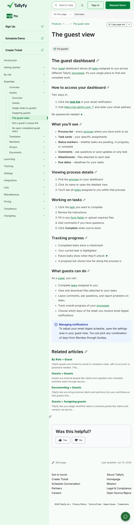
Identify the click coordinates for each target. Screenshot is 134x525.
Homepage (113, 479)
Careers (56, 492)
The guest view (81, 23)
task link (75, 101)
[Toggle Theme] (82, 5)
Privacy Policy (79, 504)
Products (56, 23)
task (72, 207)
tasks (95, 68)
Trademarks (123, 504)
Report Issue (109, 504)
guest (61, 68)
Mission (111, 483)
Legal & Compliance (119, 488)
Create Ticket (60, 479)
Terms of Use (95, 504)
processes (78, 73)
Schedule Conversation (66, 483)
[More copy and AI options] (129, 24)
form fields (77, 217)
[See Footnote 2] (107, 256)
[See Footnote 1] (82, 114)
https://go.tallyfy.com (79, 107)
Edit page (61, 462)
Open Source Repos (119, 492)
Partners (57, 488)
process (88, 131)
